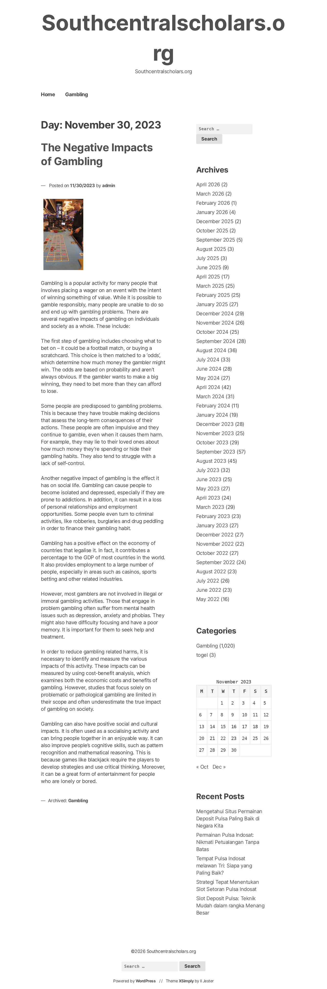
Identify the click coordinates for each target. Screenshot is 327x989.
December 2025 (214, 221)
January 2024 (212, 415)
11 (255, 714)
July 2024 (207, 360)
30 (234, 750)
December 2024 (215, 313)
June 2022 (208, 590)
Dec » (219, 767)
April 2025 (208, 277)
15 (223, 726)
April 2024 (208, 387)
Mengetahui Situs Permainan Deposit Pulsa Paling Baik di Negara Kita (229, 818)
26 (266, 738)
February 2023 (213, 516)
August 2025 (211, 249)
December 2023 (215, 424)
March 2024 (210, 396)
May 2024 (208, 378)
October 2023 (212, 442)
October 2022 (212, 553)
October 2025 (212, 231)
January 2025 (212, 304)
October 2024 (212, 332)
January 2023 (212, 525)
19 (266, 726)
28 (212, 750)
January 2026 (212, 212)
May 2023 (208, 489)
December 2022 (214, 535)
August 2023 (211, 461)
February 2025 (213, 295)
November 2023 (215, 433)
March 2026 (210, 194)
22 (223, 738)
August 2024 (211, 350)
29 (223, 750)
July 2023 (207, 470)
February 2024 (213, 406)
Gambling (76, 94)
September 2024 (215, 341)
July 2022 (207, 581)
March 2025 (210, 286)
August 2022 (211, 571)
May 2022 (207, 599)
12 (266, 714)
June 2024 (208, 369)
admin (108, 185)
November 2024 (215, 323)
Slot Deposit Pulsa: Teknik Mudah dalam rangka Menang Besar (230, 905)
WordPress (146, 981)
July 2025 (207, 258)
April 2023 (208, 498)
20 (201, 738)
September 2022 (215, 562)
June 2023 (208, 479)
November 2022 (215, 544)
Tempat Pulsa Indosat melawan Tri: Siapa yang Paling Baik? (224, 865)
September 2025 (215, 240)
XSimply (186, 981)
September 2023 (215, 452)
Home (48, 94)
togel (202, 655)
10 (244, 714)
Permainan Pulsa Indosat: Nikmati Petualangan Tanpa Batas (227, 842)
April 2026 (208, 184)
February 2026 (213, 203)
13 (201, 726)
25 (255, 738)
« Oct (202, 767)
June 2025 (208, 267)
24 (244, 738)
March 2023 (210, 507)
